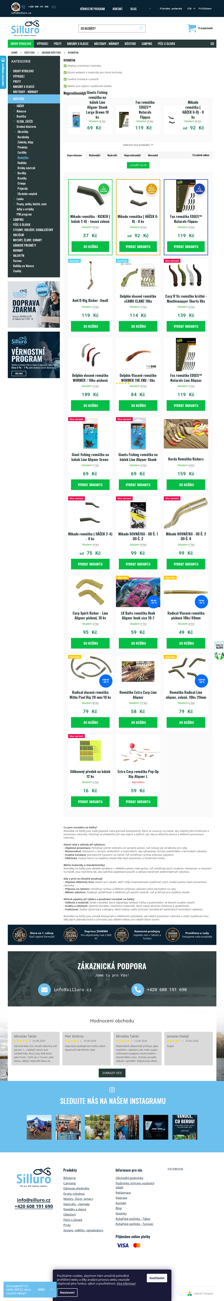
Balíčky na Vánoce (23, 266)
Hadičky (22, 163)
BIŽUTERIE (18, 99)
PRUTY (17, 81)
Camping (69, 1183)
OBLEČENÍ (18, 235)
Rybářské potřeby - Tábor (133, 1219)
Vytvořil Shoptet (203, 1293)
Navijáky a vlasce (74, 1209)
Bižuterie (69, 1178)
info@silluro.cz (73, 989)
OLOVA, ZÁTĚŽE (25, 121)
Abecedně (153, 155)
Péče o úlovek (72, 1220)
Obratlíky (23, 132)
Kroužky (22, 178)
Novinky (121, 1213)
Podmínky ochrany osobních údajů (135, 1185)
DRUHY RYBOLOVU (23, 71)
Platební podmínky (171, 8)
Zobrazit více (112, 1073)
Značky (17, 271)
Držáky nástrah (26, 168)
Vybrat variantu (138, 246)
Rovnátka (23, 157)
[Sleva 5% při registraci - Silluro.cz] (34, 355)
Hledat (141, 29)
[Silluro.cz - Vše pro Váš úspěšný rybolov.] (34, 1177)
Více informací (126, 1283)
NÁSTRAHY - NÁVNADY (25, 92)
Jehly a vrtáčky (25, 209)
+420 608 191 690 (167, 989)
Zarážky (22, 152)
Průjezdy (23, 188)
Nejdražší (112, 155)
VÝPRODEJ (18, 76)
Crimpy (22, 183)
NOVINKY (18, 250)
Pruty (67, 1225)
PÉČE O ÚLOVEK (21, 225)
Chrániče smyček (27, 194)
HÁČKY (20, 106)
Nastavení (67, 1292)
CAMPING (18, 219)
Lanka (20, 199)
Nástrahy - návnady (76, 1204)
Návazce (21, 111)
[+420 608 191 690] (139, 989)
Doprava (121, 1198)
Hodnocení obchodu (112, 1020)
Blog (134, 9)
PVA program (24, 214)
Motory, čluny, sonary (78, 1199)
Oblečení (69, 1214)
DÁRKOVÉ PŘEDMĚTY (24, 245)
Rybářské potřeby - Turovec (135, 1224)
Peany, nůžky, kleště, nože (32, 204)
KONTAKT (118, 9)
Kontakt (121, 1203)
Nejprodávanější (132, 155)
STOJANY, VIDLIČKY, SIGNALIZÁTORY (33, 230)
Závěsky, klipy (25, 142)
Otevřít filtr (138, 165)
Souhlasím (157, 1278)
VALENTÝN (18, 255)
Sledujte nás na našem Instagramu (113, 1100)
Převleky (22, 147)
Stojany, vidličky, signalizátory (83, 1230)
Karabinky (23, 137)
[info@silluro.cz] (46, 989)
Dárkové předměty (76, 1188)
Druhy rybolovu (74, 1194)
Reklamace (123, 1193)
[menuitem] (21, 44)
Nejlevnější (94, 155)
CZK (190, 8)
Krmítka (21, 116)
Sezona (17, 261)
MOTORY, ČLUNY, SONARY (27, 240)
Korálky (22, 173)
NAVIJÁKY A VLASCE (24, 86)
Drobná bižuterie (26, 126)
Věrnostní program (92, 9)
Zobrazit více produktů (136, 145)
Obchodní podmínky (129, 1178)
